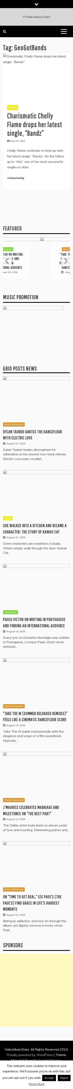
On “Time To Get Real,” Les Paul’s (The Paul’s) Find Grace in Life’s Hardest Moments (32, 903)
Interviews (10, 612)
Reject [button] (64, 1077)
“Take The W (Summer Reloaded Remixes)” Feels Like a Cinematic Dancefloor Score (36, 261)
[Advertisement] (36, 990)
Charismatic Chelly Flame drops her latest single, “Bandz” (34, 124)
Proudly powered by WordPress (30, 1055)
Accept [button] (49, 1077)
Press (13, 107)
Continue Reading (15, 178)
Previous (7, 261)
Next (65, 261)
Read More (36, 1084)
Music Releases (35, 249)
